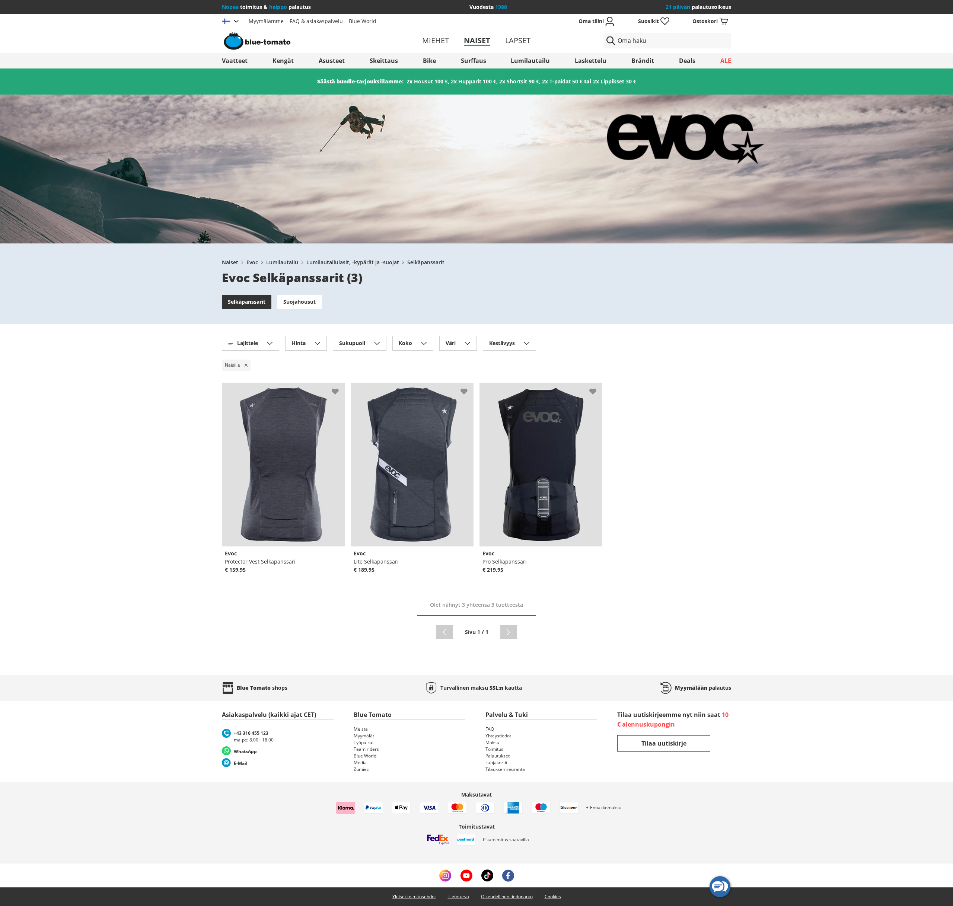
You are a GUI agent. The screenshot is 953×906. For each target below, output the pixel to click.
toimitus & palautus (266, 6)
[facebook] (508, 875)
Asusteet (332, 61)
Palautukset (497, 756)
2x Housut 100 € (427, 81)
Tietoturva (458, 896)
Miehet (435, 40)
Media (360, 762)
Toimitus (494, 749)
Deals (687, 61)
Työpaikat (364, 742)
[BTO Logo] (305, 40)
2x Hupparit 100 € (473, 81)
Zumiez (361, 769)
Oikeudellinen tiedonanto (507, 896)
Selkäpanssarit (425, 262)
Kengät (283, 61)
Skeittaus (384, 61)
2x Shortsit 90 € (519, 81)
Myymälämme (266, 21)
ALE (725, 61)
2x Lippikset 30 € (614, 81)
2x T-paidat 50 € (562, 81)
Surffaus (473, 61)
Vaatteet (235, 61)
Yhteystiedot (498, 736)
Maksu (492, 742)
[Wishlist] (339, 389)
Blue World (362, 21)
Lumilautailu (530, 61)
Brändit (642, 61)
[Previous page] (444, 632)
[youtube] (466, 875)
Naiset (477, 40)
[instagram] (445, 875)
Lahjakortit (496, 762)
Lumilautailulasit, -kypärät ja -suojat (352, 262)
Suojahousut (299, 301)
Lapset (517, 40)
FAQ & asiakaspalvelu (316, 21)
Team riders (366, 749)
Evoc (252, 262)
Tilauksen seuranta (505, 769)
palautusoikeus (698, 6)
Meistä (361, 729)
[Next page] (508, 632)
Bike (429, 61)
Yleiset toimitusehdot (414, 896)
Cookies (553, 896)
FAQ (489, 729)
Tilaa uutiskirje (663, 743)
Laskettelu (590, 61)
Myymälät (364, 736)
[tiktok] (487, 875)
